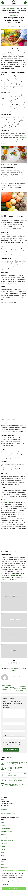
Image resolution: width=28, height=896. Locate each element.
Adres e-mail (6, 824)
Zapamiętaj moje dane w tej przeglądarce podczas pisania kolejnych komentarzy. (13, 841)
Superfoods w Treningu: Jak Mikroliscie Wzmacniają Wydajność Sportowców (16, 860)
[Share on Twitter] (12, 760)
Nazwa (5, 817)
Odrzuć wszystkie (14, 892)
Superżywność (14, 15)
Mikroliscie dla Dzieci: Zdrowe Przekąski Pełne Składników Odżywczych (13, 866)
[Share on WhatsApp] (7, 760)
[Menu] (2, 2)
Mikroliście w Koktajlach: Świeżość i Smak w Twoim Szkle (20, 785)
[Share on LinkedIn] (21, 760)
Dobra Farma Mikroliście (9, 8)
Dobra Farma (21, 26)
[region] (14, 882)
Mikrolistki (4, 502)
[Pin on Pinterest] (18, 760)
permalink (14, 767)
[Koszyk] (25, 2)
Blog (18, 8)
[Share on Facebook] (9, 760)
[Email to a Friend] (15, 760)
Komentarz (6, 804)
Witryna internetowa (8, 832)
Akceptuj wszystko (14, 888)
